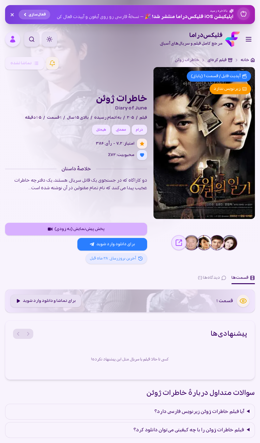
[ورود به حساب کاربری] (12, 39)
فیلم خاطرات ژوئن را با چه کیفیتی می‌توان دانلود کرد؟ (188, 430)
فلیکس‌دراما (191, 39)
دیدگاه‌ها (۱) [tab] (209, 277)
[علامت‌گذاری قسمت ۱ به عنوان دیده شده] (243, 301)
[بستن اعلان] (12, 14)
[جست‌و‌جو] (31, 39)
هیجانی (101, 130)
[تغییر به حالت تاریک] (49, 39)
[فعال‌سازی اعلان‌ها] (52, 63)
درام (139, 130)
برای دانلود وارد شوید (115, 244)
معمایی (121, 130)
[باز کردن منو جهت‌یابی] (248, 39)
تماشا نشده (21, 63)
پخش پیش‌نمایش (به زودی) (80, 229)
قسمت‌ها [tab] (240, 277)
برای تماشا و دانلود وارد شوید (49, 300)
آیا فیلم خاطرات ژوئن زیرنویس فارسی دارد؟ (199, 411)
